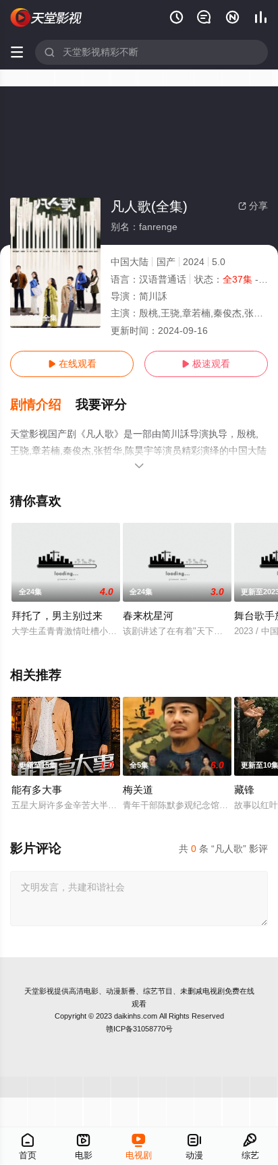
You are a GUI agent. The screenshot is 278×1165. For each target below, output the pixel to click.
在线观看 (72, 363)
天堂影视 (39, 991)
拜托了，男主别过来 (57, 615)
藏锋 (244, 789)
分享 (253, 205)
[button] (43, 404)
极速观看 (206, 363)
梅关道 (138, 789)
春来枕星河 (148, 615)
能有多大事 (36, 789)
